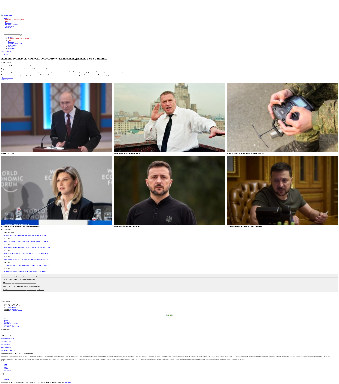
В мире (6, 54)
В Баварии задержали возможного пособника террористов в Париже (25, 271)
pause (5, 365)
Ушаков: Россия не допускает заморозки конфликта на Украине (21, 276)
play (5, 364)
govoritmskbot (12, 307)
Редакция (8, 27)
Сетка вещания (9, 26)
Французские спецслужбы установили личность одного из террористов (26, 259)
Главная (3, 51)
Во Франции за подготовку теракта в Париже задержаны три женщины (25, 235)
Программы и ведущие (12, 24)
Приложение (12, 48)
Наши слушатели (6, 347)
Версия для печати (7, 78)
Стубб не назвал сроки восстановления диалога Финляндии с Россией (23, 290)
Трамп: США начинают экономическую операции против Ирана (21, 286)
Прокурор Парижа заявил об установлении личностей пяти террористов (26, 241)
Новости (6, 18)
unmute (6, 368)
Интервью (8, 23)
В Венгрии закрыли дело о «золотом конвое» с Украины (19, 283)
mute (5, 367)
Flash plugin (68, 382)
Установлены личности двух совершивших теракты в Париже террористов (26, 265)
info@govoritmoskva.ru (15, 310)
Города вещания (5, 344)
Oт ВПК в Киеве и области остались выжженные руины (19, 279)
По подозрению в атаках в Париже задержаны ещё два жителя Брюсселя (26, 253)
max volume (7, 370)
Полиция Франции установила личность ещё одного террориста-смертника (27, 247)
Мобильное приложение (11, 326)
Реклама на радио (6, 341)
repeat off (7, 379)
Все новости (4, 79)
